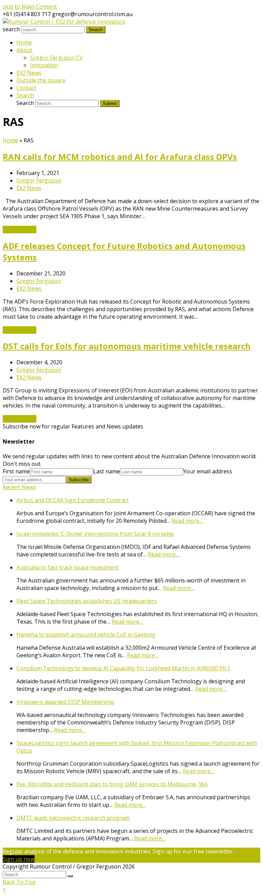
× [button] (4, 889)
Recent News (19, 487)
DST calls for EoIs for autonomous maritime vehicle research (127, 346)
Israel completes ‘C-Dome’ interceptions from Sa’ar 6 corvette (95, 534)
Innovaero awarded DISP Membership (65, 702)
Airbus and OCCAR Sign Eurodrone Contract (72, 500)
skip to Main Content (30, 6)
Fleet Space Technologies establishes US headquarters (86, 601)
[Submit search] (70, 876)
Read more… (187, 520)
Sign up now (19, 859)
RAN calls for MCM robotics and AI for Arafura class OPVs (120, 156)
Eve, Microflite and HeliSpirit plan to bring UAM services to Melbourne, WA (112, 784)
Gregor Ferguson (38, 180)
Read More (19, 229)
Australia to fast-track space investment (67, 567)
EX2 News (28, 188)
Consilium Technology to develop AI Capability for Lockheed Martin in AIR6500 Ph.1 (123, 668)
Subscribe (79, 479)
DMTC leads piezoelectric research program (72, 818)
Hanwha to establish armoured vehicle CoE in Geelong (85, 634)
